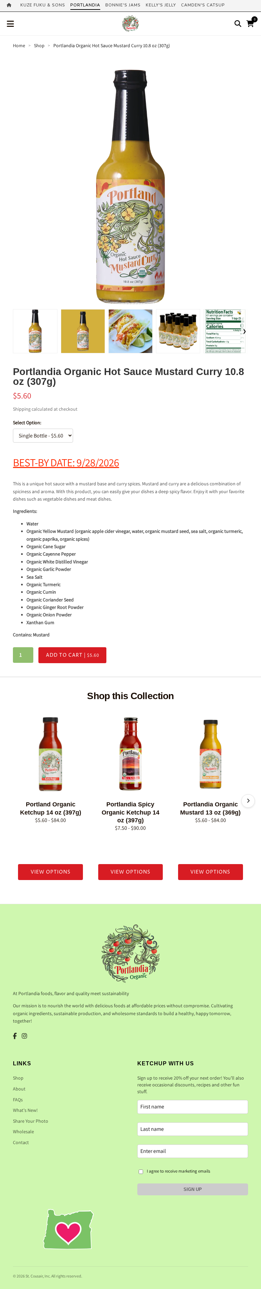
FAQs (18, 1100)
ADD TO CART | (72, 655)
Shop (39, 45)
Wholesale (23, 1131)
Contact (21, 1142)
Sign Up (193, 1189)
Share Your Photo (30, 1121)
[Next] (248, 801)
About (19, 1089)
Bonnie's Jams (123, 5)
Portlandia (85, 5)
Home (19, 45)
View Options (51, 872)
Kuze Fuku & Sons (42, 5)
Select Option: (27, 422)
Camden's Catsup (203, 5)
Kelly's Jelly (161, 5)
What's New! (25, 1110)
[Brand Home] (11, 5)
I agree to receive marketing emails (178, 1171)
